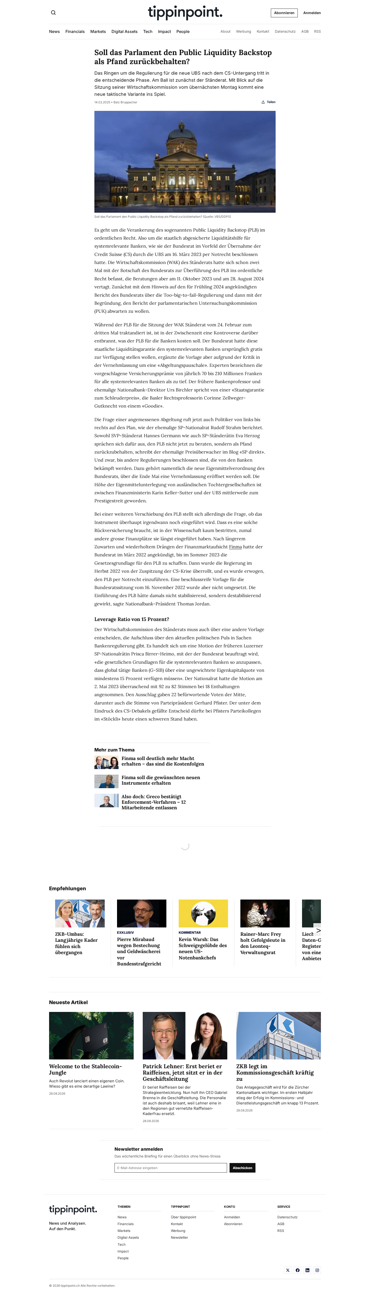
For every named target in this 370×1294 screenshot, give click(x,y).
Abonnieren (284, 13)
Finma (235, 547)
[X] (287, 1270)
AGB (305, 31)
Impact (164, 31)
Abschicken (242, 1168)
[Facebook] (297, 1270)
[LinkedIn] (307, 1270)
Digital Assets (125, 31)
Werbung (243, 31)
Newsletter (179, 1237)
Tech (148, 31)
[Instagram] (317, 1270)
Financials (75, 31)
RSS (317, 31)
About (225, 31)
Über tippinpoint (183, 1217)
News (54, 31)
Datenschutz (285, 31)
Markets (98, 31)
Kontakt (263, 31)
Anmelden (312, 13)
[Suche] (53, 13)
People (183, 31)
